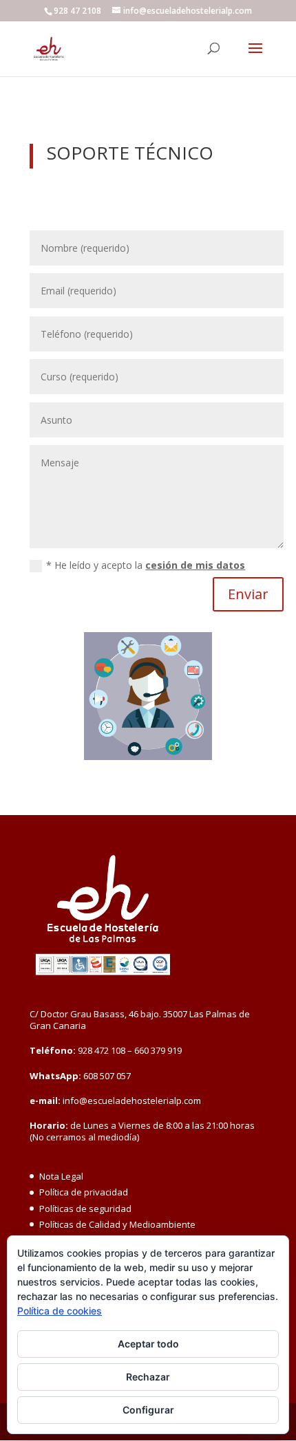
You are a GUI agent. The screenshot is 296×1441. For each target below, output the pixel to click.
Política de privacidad (83, 1192)
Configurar (148, 1410)
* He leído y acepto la (145, 565)
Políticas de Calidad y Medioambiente (117, 1224)
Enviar (248, 594)
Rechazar (148, 1377)
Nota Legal (61, 1176)
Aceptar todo (148, 1344)
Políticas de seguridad (85, 1208)
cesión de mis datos (195, 565)
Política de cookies (59, 1311)
